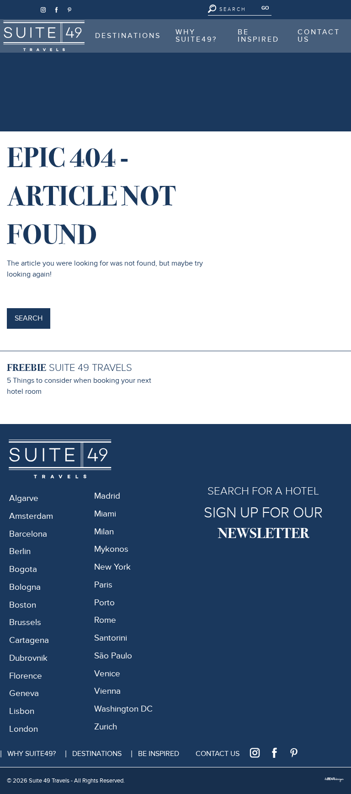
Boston (22, 605)
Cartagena (29, 640)
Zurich (105, 727)
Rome (105, 620)
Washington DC (123, 709)
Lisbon (21, 711)
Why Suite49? (196, 35)
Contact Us (319, 35)
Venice (107, 674)
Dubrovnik (28, 658)
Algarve (23, 498)
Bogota (23, 569)
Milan (104, 532)
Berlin (20, 551)
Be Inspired (258, 35)
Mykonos (111, 549)
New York (112, 567)
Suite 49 (27, 25)
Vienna (107, 691)
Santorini (110, 638)
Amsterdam (31, 516)
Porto (104, 603)
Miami (105, 514)
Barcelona (28, 534)
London (23, 729)
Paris (103, 585)
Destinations (128, 35)
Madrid (107, 496)
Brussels (25, 622)
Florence (25, 676)
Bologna (25, 587)
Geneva (24, 693)
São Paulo (113, 656)
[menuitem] (44, 36)
